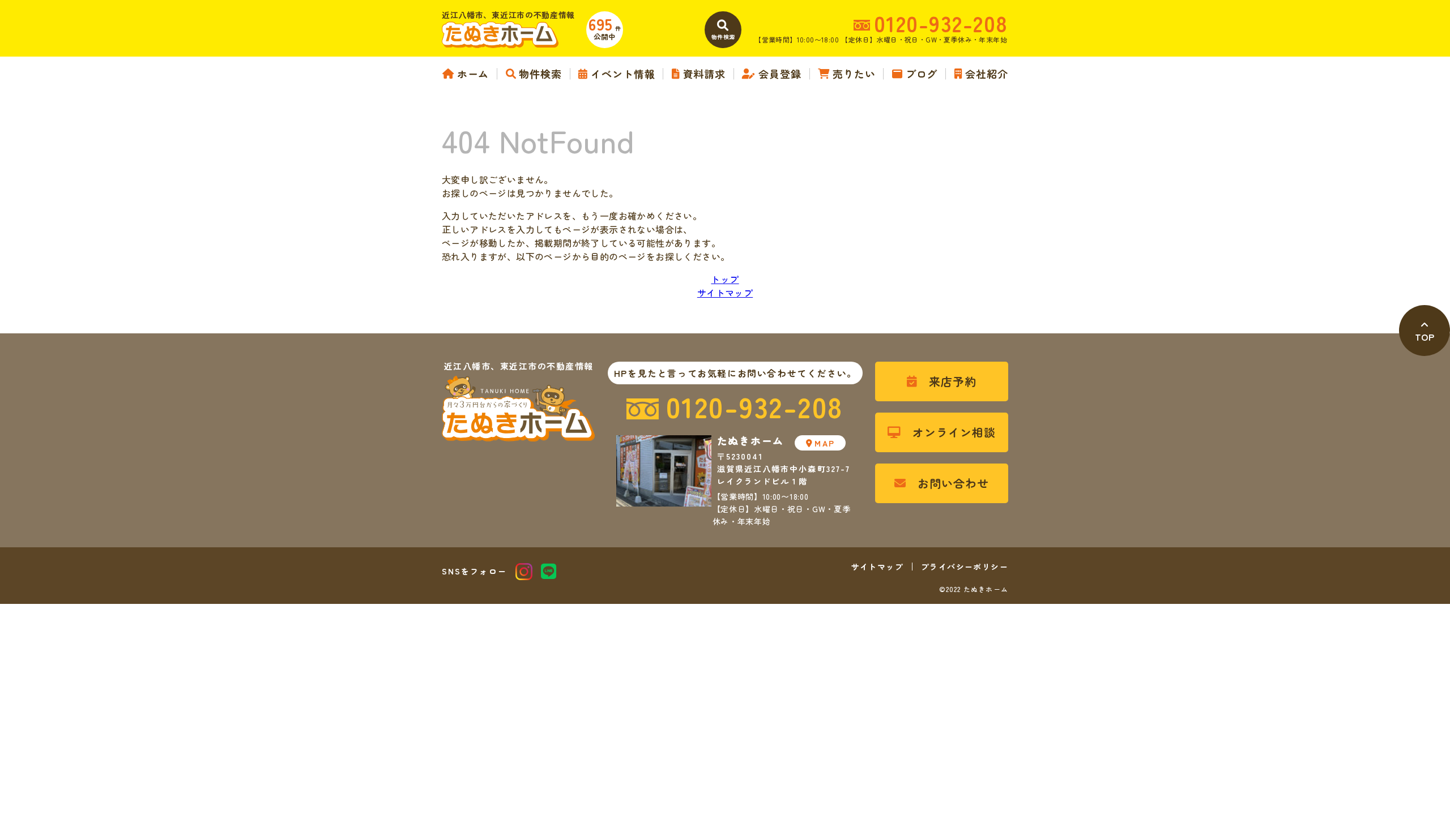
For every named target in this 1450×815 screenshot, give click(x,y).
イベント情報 (623, 73)
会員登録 (779, 73)
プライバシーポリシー (964, 566)
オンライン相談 (954, 432)
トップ (725, 279)
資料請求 (704, 73)
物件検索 (540, 73)
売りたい (854, 73)
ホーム (473, 73)
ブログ (921, 73)
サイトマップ (725, 292)
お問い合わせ (953, 483)
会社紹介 (986, 73)
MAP (824, 443)
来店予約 (952, 381)
